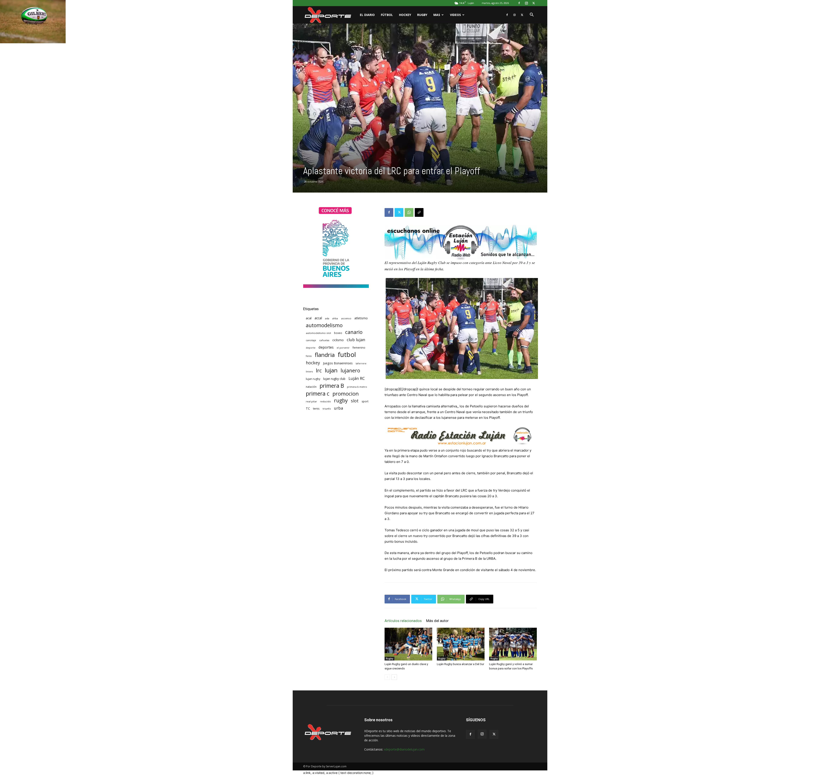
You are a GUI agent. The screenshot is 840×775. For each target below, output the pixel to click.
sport (365, 401)
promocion (345, 393)
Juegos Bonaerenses (338, 363)
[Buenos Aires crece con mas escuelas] (336, 287)
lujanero (350, 370)
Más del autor (437, 621)
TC (308, 408)
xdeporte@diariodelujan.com (404, 749)
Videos (455, 15)
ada (327, 318)
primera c (317, 393)
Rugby (422, 15)
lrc (319, 370)
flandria (325, 355)
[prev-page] (387, 677)
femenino (359, 347)
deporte (310, 347)
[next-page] (394, 677)
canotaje (311, 340)
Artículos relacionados (403, 621)
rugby (341, 400)
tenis (316, 408)
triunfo (327, 408)
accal (318, 318)
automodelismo (324, 325)
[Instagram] (526, 3)
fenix (309, 356)
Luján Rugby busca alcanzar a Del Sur (460, 664)
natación (311, 387)
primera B (332, 385)
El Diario (367, 15)
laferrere (361, 363)
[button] (531, 15)
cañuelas (324, 340)
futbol (347, 354)
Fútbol (387, 15)
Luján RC (356, 378)
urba (338, 408)
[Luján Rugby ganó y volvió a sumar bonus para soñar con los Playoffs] (513, 644)
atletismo (361, 318)
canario (353, 332)
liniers (309, 371)
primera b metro (357, 386)
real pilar (311, 401)
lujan (331, 370)
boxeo (338, 333)
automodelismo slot (318, 333)
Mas (436, 15)
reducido (325, 401)
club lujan (356, 339)
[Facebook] (519, 3)
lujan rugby (313, 379)
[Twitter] (533, 3)
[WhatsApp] (409, 212)
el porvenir (343, 347)
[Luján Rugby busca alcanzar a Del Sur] (461, 644)
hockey (313, 362)
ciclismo (338, 340)
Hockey (405, 15)
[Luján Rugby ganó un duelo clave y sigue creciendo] (408, 644)
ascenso (346, 318)
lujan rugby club (334, 379)
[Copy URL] (419, 212)
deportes (326, 347)
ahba (335, 318)
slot (355, 400)
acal (309, 318)
